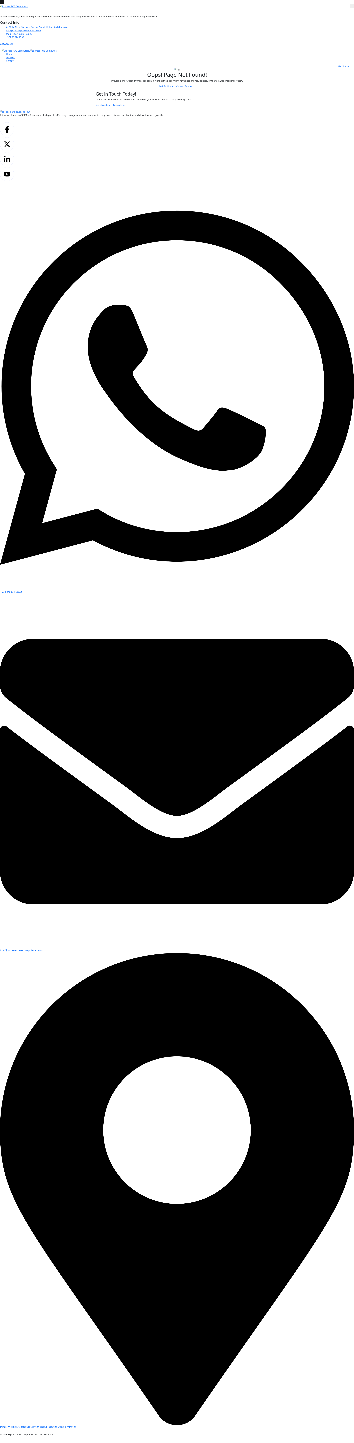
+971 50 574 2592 (15, 37)
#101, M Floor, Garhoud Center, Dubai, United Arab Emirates (37, 27)
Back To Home (166, 86)
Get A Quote (6, 43)
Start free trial (103, 105)
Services (10, 57)
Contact (10, 60)
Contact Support (185, 86)
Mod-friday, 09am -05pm (19, 33)
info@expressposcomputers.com (23, 30)
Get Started (344, 66)
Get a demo (119, 105)
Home (9, 54)
